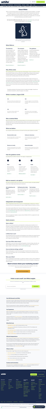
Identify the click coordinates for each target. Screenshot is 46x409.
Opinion (27, 4)
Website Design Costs (27, 391)
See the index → (8, 197)
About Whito (40, 381)
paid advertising (19, 316)
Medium (40, 391)
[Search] (30, 2)
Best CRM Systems (18, 381)
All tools (17, 388)
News (19, 6)
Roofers (41, 376)
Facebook (40, 395)
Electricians (34, 376)
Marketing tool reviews (12, 325)
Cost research (10, 327)
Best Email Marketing (19, 384)
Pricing (40, 385)
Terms (4, 401)
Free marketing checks (12, 330)
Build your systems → (22, 173)
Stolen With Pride (10, 387)
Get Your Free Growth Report (23, 271)
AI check (30, 19)
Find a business (33, 374)
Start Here (4, 6)
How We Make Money (12, 210)
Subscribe (36, 286)
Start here (9, 354)
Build (8, 6)
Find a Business (3, 4)
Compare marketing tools (12, 359)
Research (23, 4)
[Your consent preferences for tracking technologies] (1, 407)
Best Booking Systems (19, 387)
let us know (25, 364)
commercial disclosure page (34, 305)
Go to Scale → (33, 174)
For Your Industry (14, 6)
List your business (41, 374)
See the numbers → (21, 194)
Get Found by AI (10, 4)
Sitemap (40, 388)
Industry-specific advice (12, 333)
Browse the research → (22, 65)
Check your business (17, 4)
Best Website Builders (19, 385)
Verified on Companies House (32, 404)
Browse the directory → (10, 65)
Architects (43, 376)
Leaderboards (27, 6)
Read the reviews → (32, 195)
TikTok (40, 396)
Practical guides (10, 331)
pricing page (29, 21)
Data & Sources (21, 401)
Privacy (2, 401)
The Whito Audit (33, 6)
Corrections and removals (23, 407)
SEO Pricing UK (26, 388)
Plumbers (38, 376)
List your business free (39, 6)
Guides (31, 4)
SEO (15, 316)
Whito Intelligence (26, 382)
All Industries (33, 382)
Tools (34, 4)
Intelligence (23, 6)
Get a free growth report (12, 352)
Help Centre (33, 1)
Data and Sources (14, 212)
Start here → (31, 59)
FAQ (39, 387)
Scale (10, 6)
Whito (3, 374)
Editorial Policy (27, 210)
